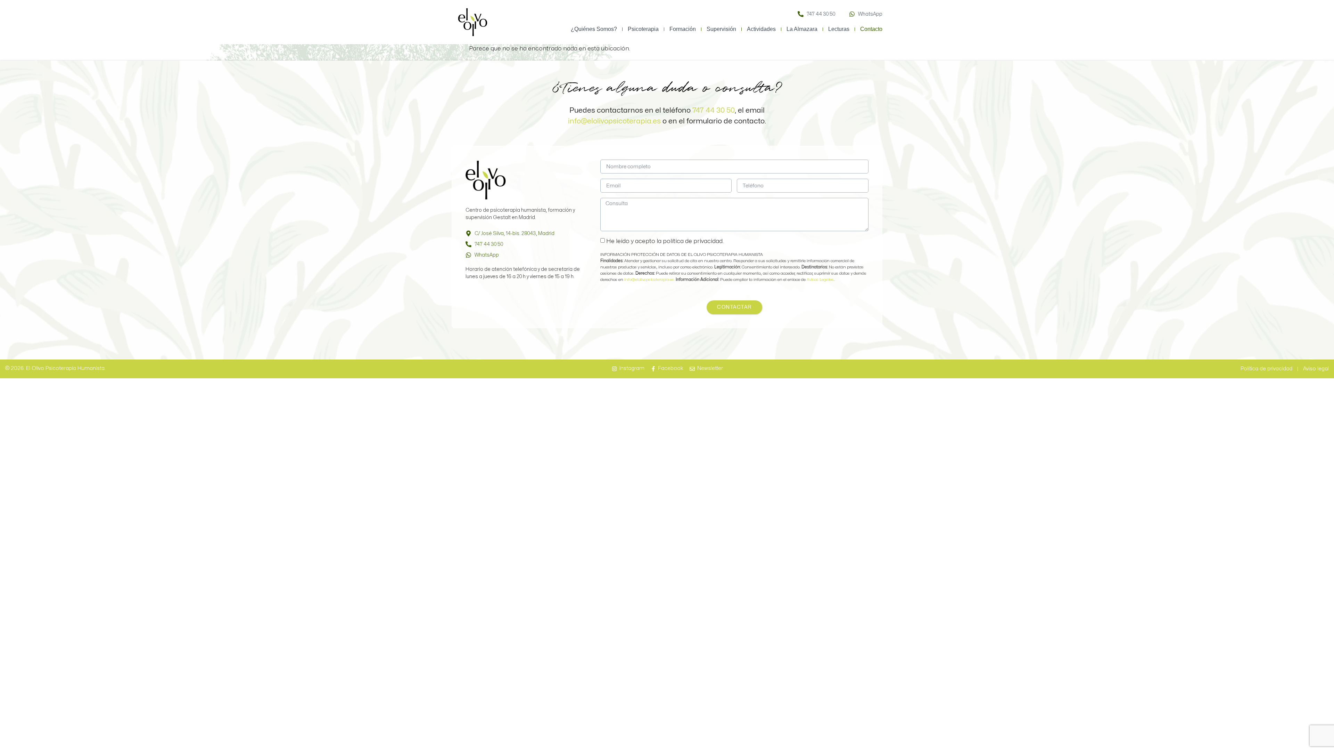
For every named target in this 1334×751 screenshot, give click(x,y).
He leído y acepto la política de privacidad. (665, 241)
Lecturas (838, 29)
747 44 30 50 (713, 110)
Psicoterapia (643, 29)
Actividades (761, 29)
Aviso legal (1316, 368)
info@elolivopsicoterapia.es (614, 121)
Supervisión (721, 29)
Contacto (871, 29)
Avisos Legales (820, 279)
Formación (682, 29)
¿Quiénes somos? (594, 29)
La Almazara (802, 29)
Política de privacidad (1266, 368)
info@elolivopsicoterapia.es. (650, 279)
